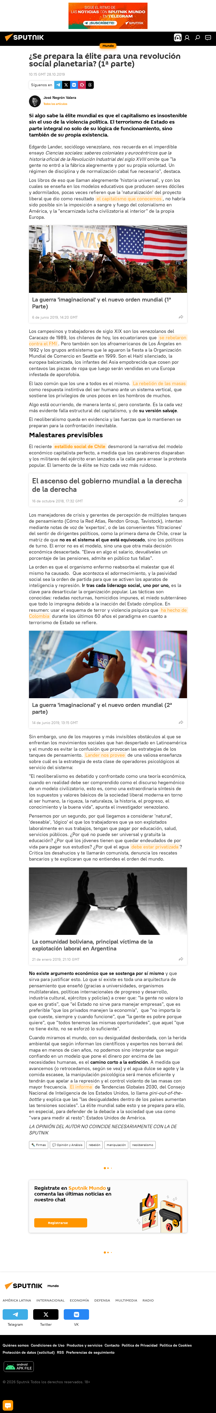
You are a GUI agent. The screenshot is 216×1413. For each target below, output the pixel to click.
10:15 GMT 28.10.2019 (47, 74)
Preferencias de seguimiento (90, 1352)
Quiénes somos (16, 1345)
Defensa (102, 1300)
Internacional (50, 1300)
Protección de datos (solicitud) (29, 1352)
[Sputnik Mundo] (26, 42)
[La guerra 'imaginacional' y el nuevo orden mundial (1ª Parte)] (108, 259)
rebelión (94, 1145)
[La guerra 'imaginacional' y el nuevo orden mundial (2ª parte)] (108, 664)
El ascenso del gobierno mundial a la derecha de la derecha (107, 485)
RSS (60, 1352)
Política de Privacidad (140, 1345)
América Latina (17, 1300)
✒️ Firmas (38, 1145)
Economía (79, 1300)
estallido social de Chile (80, 446)
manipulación (116, 1145)
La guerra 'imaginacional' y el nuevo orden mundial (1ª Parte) (101, 303)
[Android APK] (19, 1367)
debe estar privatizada (154, 847)
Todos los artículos (55, 104)
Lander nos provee (105, 755)
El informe (81, 1087)
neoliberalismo (142, 1145)
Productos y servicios (84, 1345)
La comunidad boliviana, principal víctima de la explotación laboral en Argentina (92, 945)
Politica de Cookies (176, 1345)
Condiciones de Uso (48, 1345)
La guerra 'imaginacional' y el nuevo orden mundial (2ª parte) (102, 708)
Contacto (112, 1345)
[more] (181, 317)
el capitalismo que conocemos (129, 199)
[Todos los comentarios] (8, 1405)
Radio (148, 1300)
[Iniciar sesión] (187, 37)
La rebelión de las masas (159, 383)
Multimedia (126, 1300)
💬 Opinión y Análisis (67, 1145)
